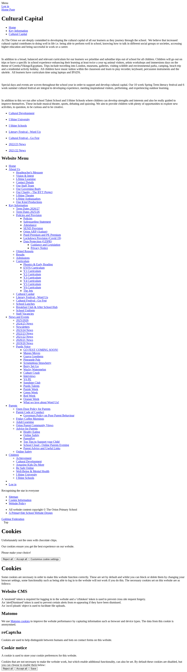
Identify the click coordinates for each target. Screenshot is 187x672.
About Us (14, 169)
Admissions (23, 257)
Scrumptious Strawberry (37, 362)
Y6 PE (27, 379)
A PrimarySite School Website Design (31, 512)
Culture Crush (31, 372)
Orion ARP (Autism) (35, 231)
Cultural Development (21, 113)
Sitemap (13, 496)
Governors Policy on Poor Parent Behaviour (48, 415)
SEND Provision (33, 228)
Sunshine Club (31, 382)
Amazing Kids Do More (30, 464)
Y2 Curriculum (32, 274)
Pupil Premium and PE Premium (42, 234)
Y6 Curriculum (32, 287)
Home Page (8, 9)
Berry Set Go (31, 366)
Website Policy (17, 503)
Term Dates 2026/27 (28, 208)
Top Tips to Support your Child (41, 441)
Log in (5, 6)
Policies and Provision (29, 215)
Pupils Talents (31, 385)
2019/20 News (24, 343)
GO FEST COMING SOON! (40, 349)
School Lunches (25, 303)
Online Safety (31, 435)
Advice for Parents (27, 428)
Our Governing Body (28, 188)
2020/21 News (24, 339)
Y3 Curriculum (32, 277)
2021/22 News (17, 150)
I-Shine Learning (26, 179)
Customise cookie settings (45, 559)
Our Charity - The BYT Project (34, 192)
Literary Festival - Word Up (25, 131)
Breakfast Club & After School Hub (37, 307)
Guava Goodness (33, 356)
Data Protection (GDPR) (37, 241)
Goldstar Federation (12, 519)
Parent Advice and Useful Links (41, 448)
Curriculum (22, 261)
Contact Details (25, 182)
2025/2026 (22, 320)
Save (33, 668)
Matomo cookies (20, 621)
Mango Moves (31, 353)
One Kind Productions (29, 202)
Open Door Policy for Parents (33, 408)
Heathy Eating (31, 431)
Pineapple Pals (31, 359)
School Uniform (25, 310)
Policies (27, 218)
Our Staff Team (25, 185)
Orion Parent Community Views (34, 425)
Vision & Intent (25, 175)
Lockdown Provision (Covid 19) (42, 238)
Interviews (29, 376)
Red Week (29, 395)
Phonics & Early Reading (38, 264)
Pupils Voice (23, 346)
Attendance (30, 225)
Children (14, 454)
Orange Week (31, 399)
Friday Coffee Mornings (30, 418)
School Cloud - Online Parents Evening (46, 445)
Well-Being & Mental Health (32, 471)
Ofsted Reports (24, 251)
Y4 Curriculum (32, 280)
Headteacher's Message (29, 172)
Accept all (21, 559)
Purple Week (30, 389)
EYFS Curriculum (34, 267)
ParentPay (29, 438)
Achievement (23, 458)
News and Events (19, 316)
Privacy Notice (39, 248)
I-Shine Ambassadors (28, 198)
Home (12, 27)
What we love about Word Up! (41, 402)
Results (20, 254)
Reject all (8, 559)
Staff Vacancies (25, 313)
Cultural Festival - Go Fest (24, 138)
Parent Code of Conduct (30, 412)
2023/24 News (24, 330)
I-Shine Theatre (25, 195)
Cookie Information (20, 500)
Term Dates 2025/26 (28, 211)
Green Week (30, 392)
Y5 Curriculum (32, 284)
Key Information (18, 30)
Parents (13, 405)
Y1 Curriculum (32, 271)
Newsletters (23, 326)
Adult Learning (25, 422)
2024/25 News (24, 323)
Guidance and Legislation (45, 244)
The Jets (28, 290)
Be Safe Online (25, 468)
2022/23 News (17, 144)
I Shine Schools (18, 125)
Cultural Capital (18, 34)
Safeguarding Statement (37, 221)
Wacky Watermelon (34, 369)
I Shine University (19, 119)
